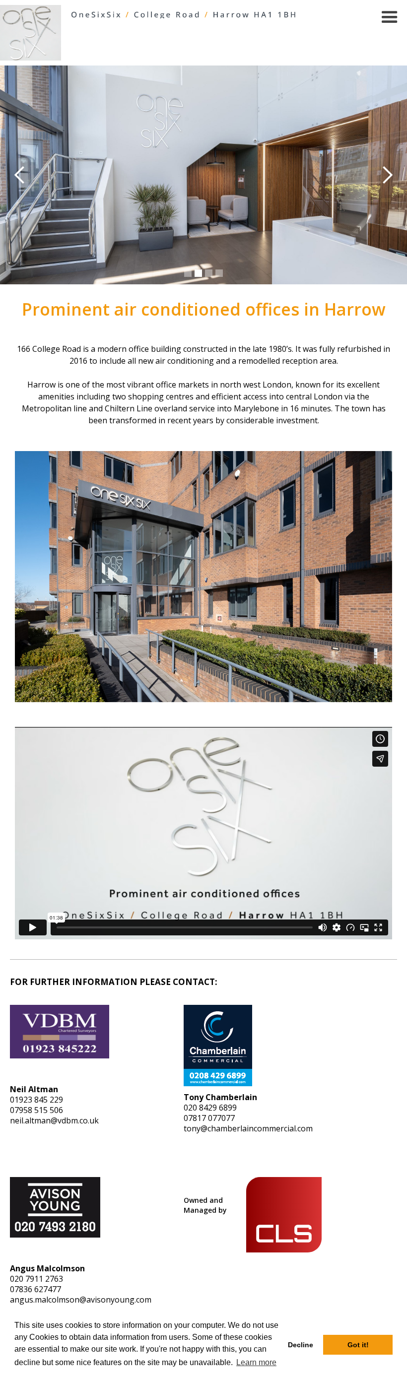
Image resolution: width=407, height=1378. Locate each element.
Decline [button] (300, 1345)
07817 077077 (209, 1118)
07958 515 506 (36, 1110)
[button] (389, 17)
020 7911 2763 (36, 1278)
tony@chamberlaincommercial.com (248, 1128)
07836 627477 (35, 1289)
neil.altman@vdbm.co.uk (54, 1120)
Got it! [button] (358, 1345)
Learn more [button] (256, 1362)
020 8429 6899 (210, 1107)
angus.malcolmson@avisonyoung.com (80, 1299)
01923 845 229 (36, 1099)
